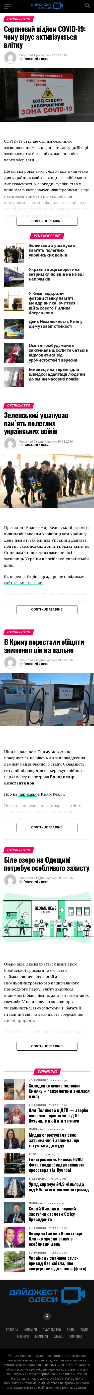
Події (84, 1329)
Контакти (30, 1329)
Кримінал (41, 1336)
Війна (70, 1329)
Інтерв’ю (23, 1336)
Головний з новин (37, 59)
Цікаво (58, 1336)
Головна (12, 1329)
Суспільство (52, 1329)
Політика (75, 1336)
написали (27, 794)
